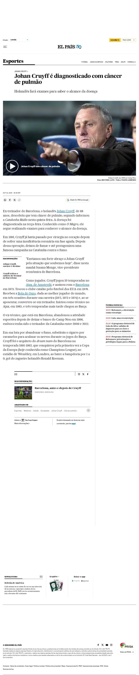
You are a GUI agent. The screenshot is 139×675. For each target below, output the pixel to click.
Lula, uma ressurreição (122, 318)
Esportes (13, 61)
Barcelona (82, 285)
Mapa (63, 666)
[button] (69, 138)
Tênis (117, 62)
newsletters (10, 577)
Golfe (123, 62)
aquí (74, 423)
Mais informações (21, 423)
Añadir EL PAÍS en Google (79, 200)
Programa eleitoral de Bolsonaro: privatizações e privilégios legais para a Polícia (120, 339)
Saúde (35, 411)
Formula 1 (132, 62)
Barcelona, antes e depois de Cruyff (58, 388)
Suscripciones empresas (91, 666)
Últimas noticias (114, 305)
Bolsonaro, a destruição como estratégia (120, 311)
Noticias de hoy (8, 669)
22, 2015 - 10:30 (11, 193)
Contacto (6, 666)
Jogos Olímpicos (96, 62)
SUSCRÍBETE (114, 40)
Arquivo (53, 577)
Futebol (84, 62)
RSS (101, 666)
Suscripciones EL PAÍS (74, 666)
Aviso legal (29, 666)
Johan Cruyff (20, 71)
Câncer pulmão (70, 411)
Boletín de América (14, 583)
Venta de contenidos (17, 666)
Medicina (27, 411)
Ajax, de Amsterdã (39, 285)
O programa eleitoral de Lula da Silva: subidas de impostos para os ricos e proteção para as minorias (120, 327)
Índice (106, 666)
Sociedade (45, 411)
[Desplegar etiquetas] (88, 410)
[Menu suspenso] (5, 47)
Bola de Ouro (27, 293)
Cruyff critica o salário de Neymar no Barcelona (12, 276)
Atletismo (109, 62)
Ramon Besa (39, 392)
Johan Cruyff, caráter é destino (11, 265)
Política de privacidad (53, 666)
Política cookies (39, 666)
